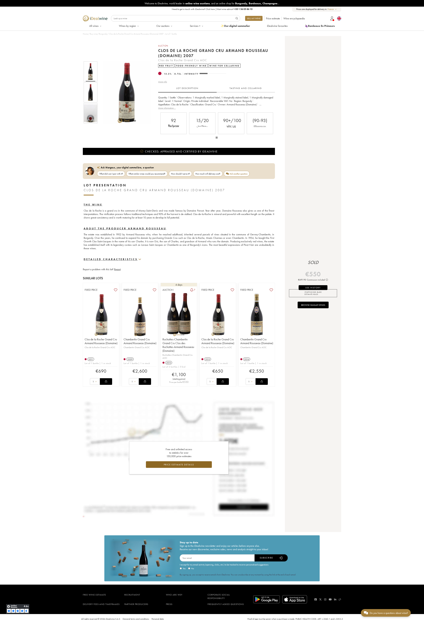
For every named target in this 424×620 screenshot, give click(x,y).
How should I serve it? (180, 173)
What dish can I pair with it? (111, 173)
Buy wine (93, 33)
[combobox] (332, 9)
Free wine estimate (94, 594)
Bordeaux (255, 3)
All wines (94, 26)
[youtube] (330, 599)
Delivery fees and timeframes (101, 604)
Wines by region (127, 26)
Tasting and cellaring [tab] (246, 88)
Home (85, 33)
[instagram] (325, 599)
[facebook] (316, 599)
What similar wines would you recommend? (147, 173)
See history (313, 287)
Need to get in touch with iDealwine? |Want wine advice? (212, 9)
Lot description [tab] (187, 88)
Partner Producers (136, 604)
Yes (184, 568)
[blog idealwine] (340, 599)
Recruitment (132, 594)
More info (162, 81)
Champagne (270, 3)
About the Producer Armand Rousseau (125, 228)
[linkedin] (335, 599)
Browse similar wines (313, 304)
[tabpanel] (216, 102)
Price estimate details (179, 464)
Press (169, 604)
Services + (195, 26)
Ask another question (238, 173)
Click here (210, 9)
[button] (124, 92)
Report (117, 269)
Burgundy (241, 3)
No (192, 568)
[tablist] (216, 88)
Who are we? (174, 594)
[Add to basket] (106, 381)
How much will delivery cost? (207, 173)
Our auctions (162, 26)
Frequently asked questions (226, 604)
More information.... (167, 108)
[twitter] (320, 599)
